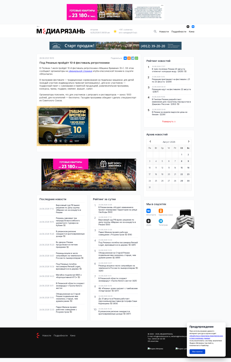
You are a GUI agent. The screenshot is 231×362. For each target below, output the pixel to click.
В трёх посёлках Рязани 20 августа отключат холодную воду (168, 70)
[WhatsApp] (136, 58)
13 (169, 168)
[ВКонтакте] (125, 58)
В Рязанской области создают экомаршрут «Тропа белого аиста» (70, 285)
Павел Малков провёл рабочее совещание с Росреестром (66, 309)
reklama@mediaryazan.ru (181, 336)
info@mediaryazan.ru (161, 336)
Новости (164, 31)
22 (181, 174)
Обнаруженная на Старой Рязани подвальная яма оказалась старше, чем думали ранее (68, 297)
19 (162, 174)
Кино (191, 31)
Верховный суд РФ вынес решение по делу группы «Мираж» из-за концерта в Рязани (68, 209)
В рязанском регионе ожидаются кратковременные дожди (70, 233)
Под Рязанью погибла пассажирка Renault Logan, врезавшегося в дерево (68, 266)
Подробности (178, 31)
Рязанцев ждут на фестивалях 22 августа (171, 89)
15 (182, 168)
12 (162, 168)
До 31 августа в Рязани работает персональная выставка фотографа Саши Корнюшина (118, 301)
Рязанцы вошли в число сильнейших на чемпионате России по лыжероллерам (69, 255)
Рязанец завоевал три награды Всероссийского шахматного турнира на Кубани (68, 221)
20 (169, 174)
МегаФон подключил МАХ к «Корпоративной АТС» (69, 276)
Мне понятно (197, 352)
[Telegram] (132, 58)
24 (150, 181)
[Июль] (150, 142)
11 (156, 168)
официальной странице (80, 71)
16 (188, 168)
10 (150, 168)
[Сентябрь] (188, 142)
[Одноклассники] (129, 58)
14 (175, 168)
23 (188, 174)
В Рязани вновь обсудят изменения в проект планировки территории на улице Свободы (118, 209)
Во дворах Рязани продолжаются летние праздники (67, 244)
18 (156, 174)
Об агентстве (153, 341)
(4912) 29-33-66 (158, 339)
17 (150, 174)
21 (175, 174)
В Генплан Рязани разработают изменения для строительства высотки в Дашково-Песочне (171, 101)
